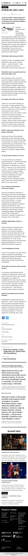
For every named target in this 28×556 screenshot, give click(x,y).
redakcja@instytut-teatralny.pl (13, 516)
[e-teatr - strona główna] (6, 3)
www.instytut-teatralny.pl (21, 529)
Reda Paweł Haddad (7, 337)
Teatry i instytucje (5, 356)
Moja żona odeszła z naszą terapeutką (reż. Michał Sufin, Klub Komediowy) (15, 351)
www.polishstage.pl (5, 522)
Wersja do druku (17, 14)
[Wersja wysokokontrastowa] (17, 3)
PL (19, 3)
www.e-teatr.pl (4, 520)
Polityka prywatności (19, 548)
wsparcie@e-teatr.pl (21, 526)
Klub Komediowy (10, 359)
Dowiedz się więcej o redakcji (14, 519)
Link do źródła (5, 332)
